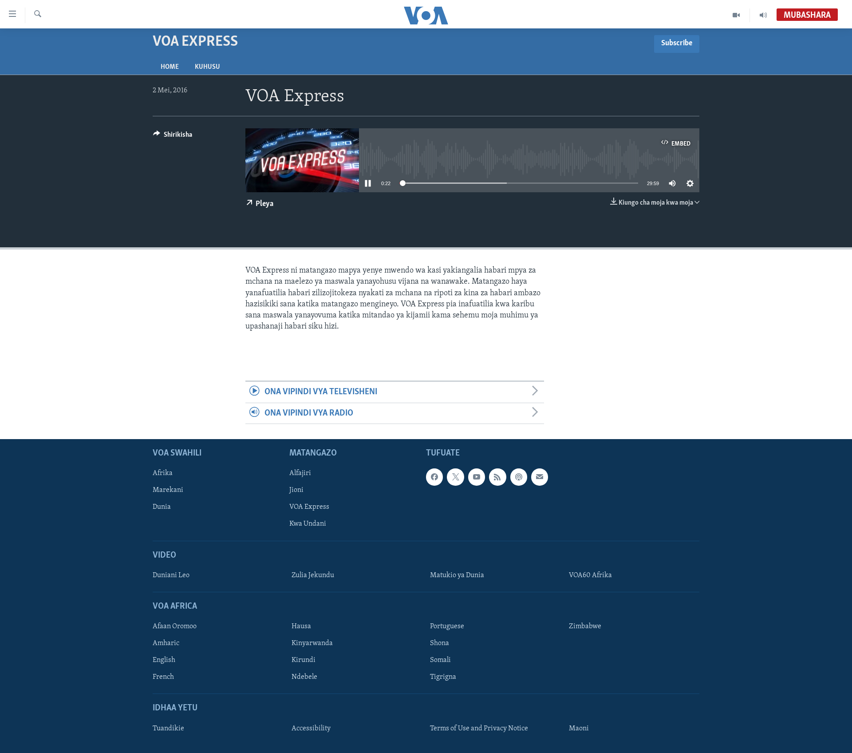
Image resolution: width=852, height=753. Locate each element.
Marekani (168, 490)
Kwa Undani (307, 523)
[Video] (736, 15)
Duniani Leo (171, 575)
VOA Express (309, 507)
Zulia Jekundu (313, 575)
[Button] (172, 136)
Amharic (166, 643)
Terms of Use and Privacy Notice (479, 728)
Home (170, 67)
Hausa (301, 626)
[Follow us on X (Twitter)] (455, 476)
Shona (439, 643)
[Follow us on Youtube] (476, 476)
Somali (440, 660)
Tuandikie (168, 728)
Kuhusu (207, 67)
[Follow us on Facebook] (434, 476)
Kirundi (304, 660)
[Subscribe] (539, 476)
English (164, 660)
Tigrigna (443, 677)
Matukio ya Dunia (457, 575)
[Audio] (763, 15)
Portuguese (447, 626)
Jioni (296, 490)
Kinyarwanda (312, 643)
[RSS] (497, 476)
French (163, 677)
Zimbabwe (585, 626)
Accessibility (311, 728)
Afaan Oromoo (175, 626)
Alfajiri (300, 473)
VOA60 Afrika (590, 575)
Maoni (579, 728)
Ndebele (304, 677)
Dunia (162, 507)
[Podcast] (518, 476)
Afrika (163, 473)
